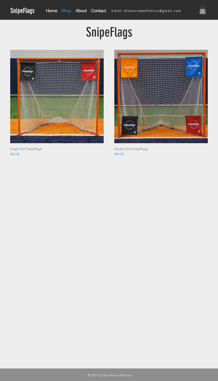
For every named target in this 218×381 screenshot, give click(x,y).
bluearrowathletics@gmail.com (152, 11)
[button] (202, 10)
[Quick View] (57, 96)
